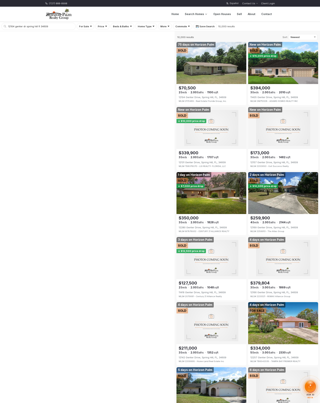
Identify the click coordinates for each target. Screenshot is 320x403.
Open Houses (222, 14)
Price (101, 26)
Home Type (144, 26)
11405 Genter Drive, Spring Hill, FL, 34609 (274, 97)
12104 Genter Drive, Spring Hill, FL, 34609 (202, 97)
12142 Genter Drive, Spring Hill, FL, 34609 (202, 357)
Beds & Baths (121, 26)
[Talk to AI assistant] (310, 386)
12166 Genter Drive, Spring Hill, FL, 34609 (274, 292)
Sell (239, 14)
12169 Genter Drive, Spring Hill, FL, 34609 (274, 227)
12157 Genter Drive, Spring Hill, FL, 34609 (274, 162)
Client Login (268, 3)
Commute (181, 26)
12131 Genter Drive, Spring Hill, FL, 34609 (202, 162)
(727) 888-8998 (58, 3)
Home (175, 14)
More (163, 26)
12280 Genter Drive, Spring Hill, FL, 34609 (203, 227)
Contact (266, 14)
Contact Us (248, 3)
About (251, 14)
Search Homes (194, 14)
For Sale (84, 26)
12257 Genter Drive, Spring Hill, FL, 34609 (274, 357)
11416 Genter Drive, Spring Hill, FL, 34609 (202, 292)
